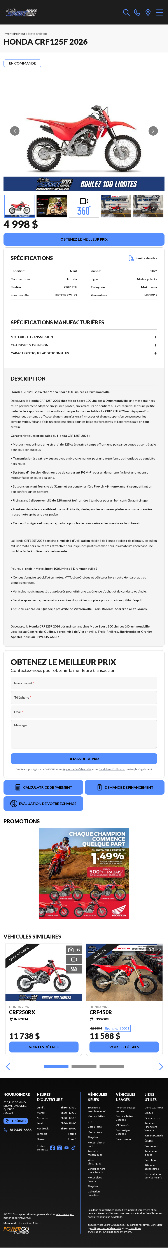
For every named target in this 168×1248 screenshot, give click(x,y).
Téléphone (22, 697)
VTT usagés (123, 1125)
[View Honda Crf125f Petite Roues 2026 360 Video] (84, 206)
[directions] (148, 12)
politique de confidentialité (105, 1228)
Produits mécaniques (95, 1153)
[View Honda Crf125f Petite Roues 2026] (19, 206)
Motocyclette (37, 33)
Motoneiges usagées (123, 1132)
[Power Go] (42, 1230)
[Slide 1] (56, 1066)
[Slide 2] (84, 1066)
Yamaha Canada (154, 1135)
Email (18, 712)
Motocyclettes (96, 1116)
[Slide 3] (112, 1066)
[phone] (137, 12)
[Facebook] (52, 1147)
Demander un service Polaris (153, 1175)
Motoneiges (95, 1132)
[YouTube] (66, 1147)
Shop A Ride (33, 1223)
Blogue (149, 1112)
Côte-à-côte (95, 1126)
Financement (124, 1139)
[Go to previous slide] (14, 131)
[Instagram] (59, 1147)
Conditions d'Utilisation (112, 769)
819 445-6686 (20, 1130)
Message (20, 725)
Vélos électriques (94, 1161)
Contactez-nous (154, 1107)
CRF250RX (22, 1012)
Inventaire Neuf (14, 33)
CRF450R (100, 1012)
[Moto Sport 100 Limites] (25, 12)
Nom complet (24, 683)
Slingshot (93, 1137)
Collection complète (94, 1193)
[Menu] (159, 12)
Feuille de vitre (146, 258)
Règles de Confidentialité (77, 769)
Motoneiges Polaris (95, 1179)
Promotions (152, 1146)
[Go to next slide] (153, 131)
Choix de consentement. (117, 1231)
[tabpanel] (56, 1123)
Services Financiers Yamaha (151, 1127)
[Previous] (8, 1066)
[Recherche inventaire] (126, 12)
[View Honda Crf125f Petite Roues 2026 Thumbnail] (52, 206)
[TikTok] (73, 1147)
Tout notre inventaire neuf (97, 1109)
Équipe (149, 1140)
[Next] (160, 1066)
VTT (90, 1121)
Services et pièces (151, 1153)
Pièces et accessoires (152, 1167)
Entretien (150, 1160)
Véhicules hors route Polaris (96, 1170)
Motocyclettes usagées (124, 1118)
